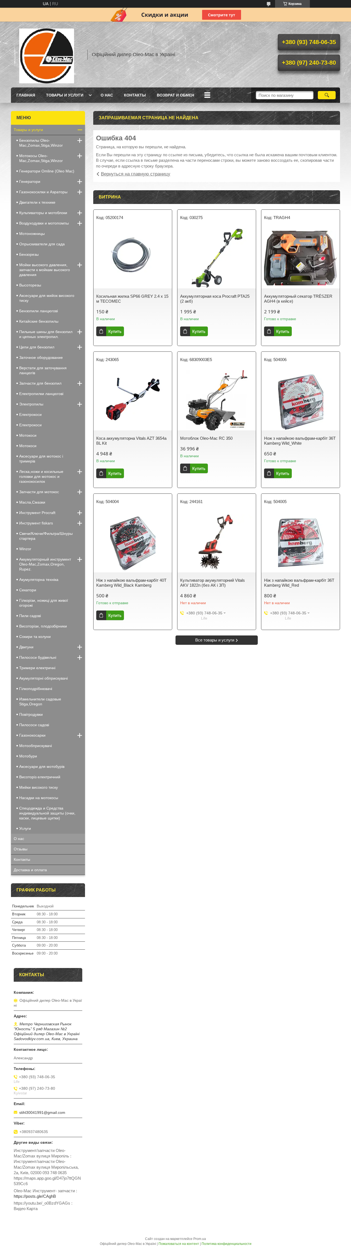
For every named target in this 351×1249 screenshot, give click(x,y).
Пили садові (30, 616)
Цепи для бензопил (36, 347)
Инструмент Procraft (37, 512)
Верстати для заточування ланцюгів (43, 370)
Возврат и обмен (175, 95)
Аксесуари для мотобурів (41, 766)
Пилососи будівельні (37, 657)
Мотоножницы (32, 233)
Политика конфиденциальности (226, 1244)
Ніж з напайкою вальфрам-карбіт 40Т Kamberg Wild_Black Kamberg (131, 582)
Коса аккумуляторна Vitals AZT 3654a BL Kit (131, 440)
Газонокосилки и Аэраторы (43, 192)
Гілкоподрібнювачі (35, 688)
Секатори (27, 590)
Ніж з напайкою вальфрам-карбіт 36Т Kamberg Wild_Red (299, 582)
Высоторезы (30, 285)
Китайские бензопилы (38, 321)
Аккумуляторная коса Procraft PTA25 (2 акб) (215, 298)
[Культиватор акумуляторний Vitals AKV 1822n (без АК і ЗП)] (216, 542)
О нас (107, 95)
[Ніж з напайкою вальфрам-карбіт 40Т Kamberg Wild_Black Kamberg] (132, 542)
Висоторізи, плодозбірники (43, 626)
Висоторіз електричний (39, 777)
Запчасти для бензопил (40, 383)
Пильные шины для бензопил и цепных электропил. (45, 334)
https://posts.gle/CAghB (35, 1196)
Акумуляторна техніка (38, 579)
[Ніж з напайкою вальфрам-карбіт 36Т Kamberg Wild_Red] (300, 542)
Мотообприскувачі (35, 745)
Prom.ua (199, 1239)
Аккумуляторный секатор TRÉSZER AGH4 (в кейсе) (298, 298)
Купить (114, 331)
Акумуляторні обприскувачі (43, 678)
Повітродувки (31, 714)
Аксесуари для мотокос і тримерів (41, 458)
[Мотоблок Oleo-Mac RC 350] (216, 400)
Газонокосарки (32, 735)
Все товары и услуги (214, 640)
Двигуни (26, 647)
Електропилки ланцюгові (41, 393)
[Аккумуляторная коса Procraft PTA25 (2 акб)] (216, 258)
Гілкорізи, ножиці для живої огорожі (43, 603)
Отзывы (20, 849)
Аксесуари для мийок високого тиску (46, 298)
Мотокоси (27, 435)
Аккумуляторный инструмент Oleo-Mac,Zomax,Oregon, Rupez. (45, 564)
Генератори (29, 181)
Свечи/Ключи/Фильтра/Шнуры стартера (46, 536)
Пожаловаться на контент (178, 1244)
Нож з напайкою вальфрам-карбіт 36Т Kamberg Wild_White (300, 440)
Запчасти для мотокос (39, 492)
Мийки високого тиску (38, 787)
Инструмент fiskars (36, 523)
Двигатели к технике (37, 202)
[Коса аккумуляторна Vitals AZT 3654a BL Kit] (132, 400)
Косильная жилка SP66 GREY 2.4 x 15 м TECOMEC (132, 298)
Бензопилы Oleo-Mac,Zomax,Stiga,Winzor (41, 142)
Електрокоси (30, 425)
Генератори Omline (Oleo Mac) (46, 171)
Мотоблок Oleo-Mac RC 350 (206, 438)
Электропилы (31, 404)
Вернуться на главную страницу (135, 174)
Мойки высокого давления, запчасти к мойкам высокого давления (44, 270)
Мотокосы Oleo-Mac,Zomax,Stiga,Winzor (41, 158)
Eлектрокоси (30, 414)
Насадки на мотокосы (38, 798)
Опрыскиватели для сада (42, 244)
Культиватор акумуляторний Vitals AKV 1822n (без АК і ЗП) (212, 582)
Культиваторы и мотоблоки (43, 213)
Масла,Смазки (32, 502)
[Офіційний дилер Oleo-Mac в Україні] (46, 54)
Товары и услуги (64, 95)
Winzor (25, 549)
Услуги (25, 828)
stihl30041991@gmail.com (42, 1112)
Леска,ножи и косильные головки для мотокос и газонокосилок (41, 476)
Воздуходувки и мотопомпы (44, 223)
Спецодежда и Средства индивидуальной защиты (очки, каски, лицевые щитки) (47, 813)
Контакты (135, 95)
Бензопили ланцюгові (38, 311)
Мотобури (28, 756)
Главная (25, 95)
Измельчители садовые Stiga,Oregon (40, 701)
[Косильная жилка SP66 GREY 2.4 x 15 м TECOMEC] (132, 258)
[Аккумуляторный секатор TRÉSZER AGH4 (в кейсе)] (300, 258)
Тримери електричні (37, 668)
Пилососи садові (34, 725)
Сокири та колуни (35, 636)
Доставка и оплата (30, 870)
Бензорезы (29, 254)
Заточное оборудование (41, 357)
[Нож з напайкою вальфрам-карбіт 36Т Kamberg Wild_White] (300, 400)
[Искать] (327, 95)
